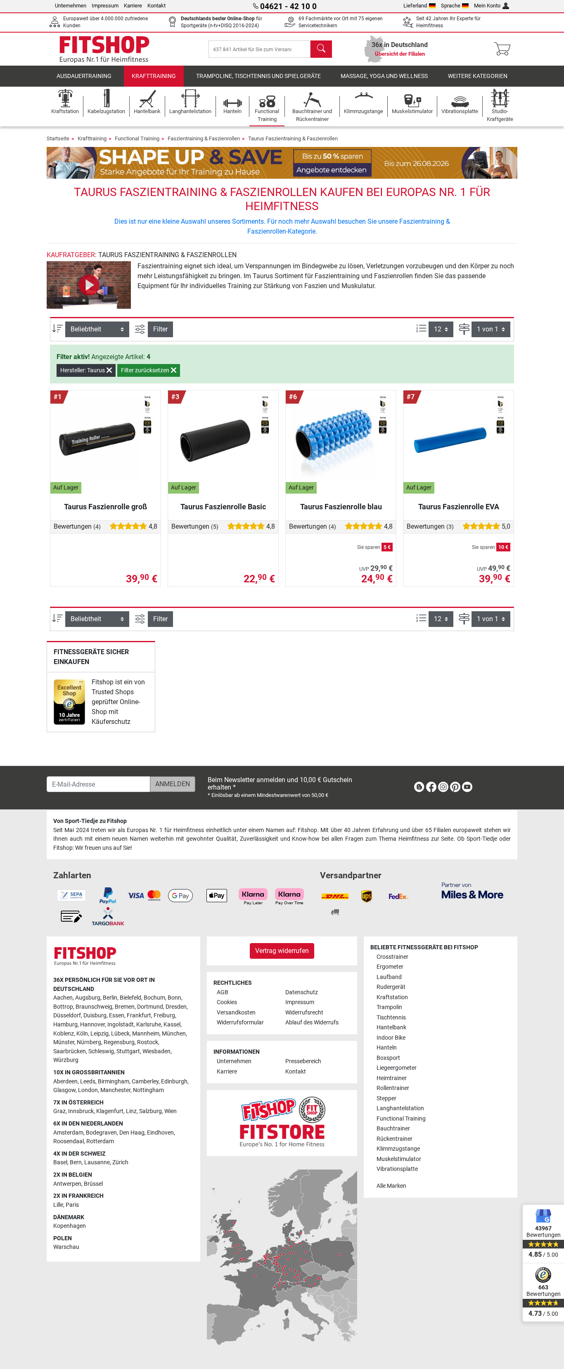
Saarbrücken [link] (69, 1051)
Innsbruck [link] (81, 1111)
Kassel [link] (172, 1024)
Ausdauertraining (84, 76)
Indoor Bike (391, 1037)
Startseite (58, 138)
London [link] (88, 1090)
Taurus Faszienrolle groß (105, 506)
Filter (160, 329)
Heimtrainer (392, 1078)
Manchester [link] (115, 1090)
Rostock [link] (147, 1042)
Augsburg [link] (87, 997)
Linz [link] (131, 1111)
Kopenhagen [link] (69, 1225)
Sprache (450, 5)
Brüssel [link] (93, 1183)
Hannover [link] (92, 1024)
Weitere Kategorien (477, 76)
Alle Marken (391, 1185)
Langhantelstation (400, 1108)
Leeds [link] (87, 1081)
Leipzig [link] (99, 1033)
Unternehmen (70, 5)
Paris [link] (72, 1204)
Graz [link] (59, 1111)
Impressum (105, 5)
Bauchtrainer (393, 1128)
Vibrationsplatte (397, 1169)
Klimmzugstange (398, 1148)
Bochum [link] (154, 997)
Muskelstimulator (399, 1159)
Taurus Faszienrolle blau (341, 506)
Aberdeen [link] (65, 1081)
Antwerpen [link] (67, 1183)
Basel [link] (60, 1162)
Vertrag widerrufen (282, 951)
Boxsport (388, 1058)
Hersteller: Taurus (83, 370)
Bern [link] (76, 1162)
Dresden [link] (176, 1006)
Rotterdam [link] (100, 1141)
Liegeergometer (397, 1067)
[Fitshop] (104, 48)
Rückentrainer (394, 1138)
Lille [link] (58, 1204)
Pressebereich (303, 1061)
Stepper (386, 1098)
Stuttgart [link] (128, 1051)
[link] (69, 702)
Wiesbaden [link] (156, 1051)
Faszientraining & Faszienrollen (204, 138)
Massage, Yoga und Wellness (384, 76)
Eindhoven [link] (160, 1132)
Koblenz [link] (63, 1033)
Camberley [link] (145, 1081)
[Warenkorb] (504, 49)
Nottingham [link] (148, 1090)
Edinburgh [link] (174, 1081)
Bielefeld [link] (130, 997)
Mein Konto (487, 5)
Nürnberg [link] (89, 1042)
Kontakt (156, 5)
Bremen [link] (125, 1006)
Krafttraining (154, 76)
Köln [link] (82, 1033)
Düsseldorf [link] (67, 1015)
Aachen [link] (63, 997)
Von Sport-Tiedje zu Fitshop (90, 821)
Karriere (133, 5)
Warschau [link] (66, 1247)
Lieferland (415, 5)
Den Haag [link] (132, 1132)
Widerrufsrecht (304, 1012)
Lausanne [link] (97, 1162)
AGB (222, 992)
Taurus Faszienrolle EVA (458, 506)
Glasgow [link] (64, 1090)
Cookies (227, 1002)
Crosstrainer (392, 956)
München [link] (174, 1033)
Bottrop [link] (63, 1006)
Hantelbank (391, 1027)
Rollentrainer (393, 1088)
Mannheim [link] (145, 1033)
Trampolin (389, 1007)
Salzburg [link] (150, 1111)
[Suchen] (321, 49)
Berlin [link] (110, 997)
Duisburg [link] (95, 1015)
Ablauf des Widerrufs (312, 1022)
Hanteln (387, 1047)
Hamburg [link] (65, 1024)
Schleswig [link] (101, 1051)
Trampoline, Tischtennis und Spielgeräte (258, 76)
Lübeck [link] (120, 1033)
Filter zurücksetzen (146, 370)
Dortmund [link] (150, 1006)
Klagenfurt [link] (109, 1111)
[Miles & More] (472, 890)
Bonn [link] (174, 997)
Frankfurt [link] (139, 1015)
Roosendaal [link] (68, 1141)
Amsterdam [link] (68, 1132)
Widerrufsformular (240, 1022)
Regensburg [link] (119, 1042)
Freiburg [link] (164, 1015)
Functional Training (137, 138)
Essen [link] (116, 1015)
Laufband (389, 977)
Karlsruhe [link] (148, 1024)
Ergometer (390, 966)
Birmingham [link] (113, 1081)
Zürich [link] (120, 1162)
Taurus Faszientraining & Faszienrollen (293, 138)
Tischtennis (391, 1017)
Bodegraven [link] (101, 1132)
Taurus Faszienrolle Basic (223, 506)
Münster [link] (63, 1042)
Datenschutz (301, 992)
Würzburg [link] (65, 1060)
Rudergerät (391, 987)
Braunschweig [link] (94, 1006)
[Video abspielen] (89, 285)
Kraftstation (392, 997)
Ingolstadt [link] (120, 1024)
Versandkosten (236, 1012)
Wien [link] (170, 1111)
